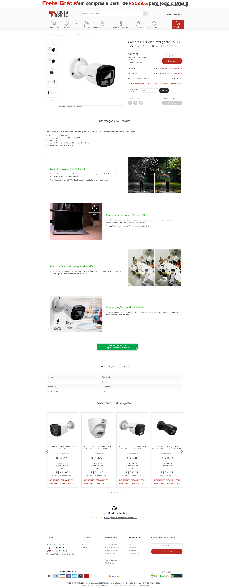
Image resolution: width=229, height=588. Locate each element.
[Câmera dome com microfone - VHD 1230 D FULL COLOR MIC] (97, 428)
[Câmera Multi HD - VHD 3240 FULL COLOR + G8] (62, 428)
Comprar (172, 61)
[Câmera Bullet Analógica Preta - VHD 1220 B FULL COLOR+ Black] (167, 428)
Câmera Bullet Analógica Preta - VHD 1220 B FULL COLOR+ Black (167, 447)
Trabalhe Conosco (111, 560)
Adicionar (173, 103)
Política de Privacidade (112, 548)
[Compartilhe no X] (135, 103)
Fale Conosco (109, 563)
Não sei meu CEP (133, 92)
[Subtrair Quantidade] (167, 55)
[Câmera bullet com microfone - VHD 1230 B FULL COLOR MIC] (132, 428)
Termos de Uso (110, 557)
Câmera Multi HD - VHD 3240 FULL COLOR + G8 (62, 447)
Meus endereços (133, 554)
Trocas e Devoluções (112, 544)
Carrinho (84, 548)
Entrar (168, 14)
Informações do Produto (114, 121)
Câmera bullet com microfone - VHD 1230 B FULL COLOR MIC (132, 447)
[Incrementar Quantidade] (177, 55)
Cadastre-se (177, 14)
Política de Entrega (111, 554)
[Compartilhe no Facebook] (130, 103)
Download (106, 377)
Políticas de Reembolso (112, 551)
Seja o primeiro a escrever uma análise (120, 517)
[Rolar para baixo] (52, 100)
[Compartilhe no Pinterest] (141, 103)
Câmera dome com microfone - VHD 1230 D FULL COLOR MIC (97, 447)
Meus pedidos (132, 551)
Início (83, 544)
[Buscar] (145, 13)
